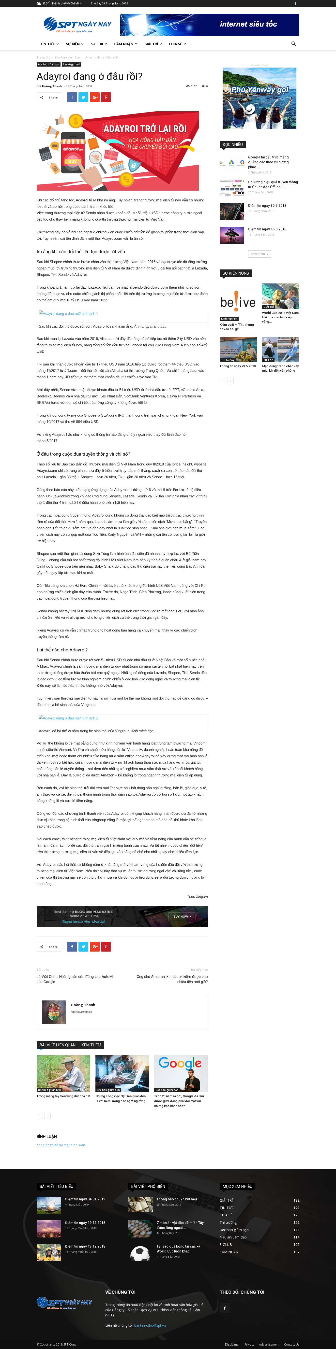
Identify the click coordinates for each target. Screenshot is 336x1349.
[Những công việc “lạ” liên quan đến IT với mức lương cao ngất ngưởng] (122, 1073)
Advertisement (269, 1344)
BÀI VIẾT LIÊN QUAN (58, 1045)
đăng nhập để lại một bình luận (61, 1145)
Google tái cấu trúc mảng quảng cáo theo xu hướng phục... (268, 162)
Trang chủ (43, 57)
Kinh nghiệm (229, 318)
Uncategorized (71, 64)
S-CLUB (97, 44)
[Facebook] (295, 3)
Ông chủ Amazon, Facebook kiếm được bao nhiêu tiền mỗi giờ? (172, 979)
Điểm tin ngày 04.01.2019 (85, 1199)
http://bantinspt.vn (81, 1011)
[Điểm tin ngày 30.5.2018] (232, 211)
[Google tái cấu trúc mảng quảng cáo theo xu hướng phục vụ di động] (232, 163)
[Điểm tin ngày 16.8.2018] (232, 235)
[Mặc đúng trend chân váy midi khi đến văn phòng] (281, 349)
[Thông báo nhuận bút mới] (140, 1204)
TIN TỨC (47, 44)
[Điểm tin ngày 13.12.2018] (49, 1252)
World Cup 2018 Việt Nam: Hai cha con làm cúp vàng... (280, 317)
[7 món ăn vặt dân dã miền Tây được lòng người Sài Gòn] (140, 1228)
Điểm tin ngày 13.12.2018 (85, 1246)
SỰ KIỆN (73, 44)
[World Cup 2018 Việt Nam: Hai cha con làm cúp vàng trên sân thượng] (281, 296)
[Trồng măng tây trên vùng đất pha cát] (63, 1073)
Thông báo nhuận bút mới (177, 1199)
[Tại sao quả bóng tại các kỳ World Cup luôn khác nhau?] (140, 1252)
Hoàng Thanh (52, 86)
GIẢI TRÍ (151, 44)
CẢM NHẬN (123, 44)
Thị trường (228, 360)
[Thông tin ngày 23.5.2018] (238, 349)
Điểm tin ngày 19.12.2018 (85, 1223)
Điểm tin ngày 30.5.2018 (267, 206)
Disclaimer (232, 1344)
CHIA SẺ (175, 44)
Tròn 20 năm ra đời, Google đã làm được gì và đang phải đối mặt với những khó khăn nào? (179, 1101)
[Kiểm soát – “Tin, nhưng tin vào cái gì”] (238, 302)
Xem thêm (258, 254)
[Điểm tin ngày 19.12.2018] (49, 1228)
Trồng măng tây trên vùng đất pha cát (63, 1096)
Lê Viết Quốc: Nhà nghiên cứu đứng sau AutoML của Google (75, 979)
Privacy (249, 1344)
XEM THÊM (91, 1045)
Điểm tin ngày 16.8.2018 (267, 229)
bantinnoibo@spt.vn (150, 1325)
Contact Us (291, 1344)
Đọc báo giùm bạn (68, 57)
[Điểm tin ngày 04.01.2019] (49, 1205)
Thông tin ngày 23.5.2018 (238, 366)
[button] (293, 44)
